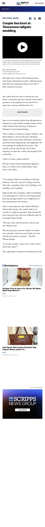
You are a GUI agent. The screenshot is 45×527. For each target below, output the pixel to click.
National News (11, 18)
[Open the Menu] (3, 3)
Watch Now (39, 3)
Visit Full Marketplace (35, 265)
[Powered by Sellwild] (39, 387)
